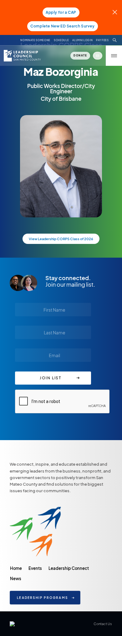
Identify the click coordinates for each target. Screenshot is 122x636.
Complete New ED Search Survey (62, 26)
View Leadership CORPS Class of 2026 (61, 239)
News (15, 578)
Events (35, 568)
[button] (114, 56)
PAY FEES (102, 40)
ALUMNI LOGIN (82, 40)
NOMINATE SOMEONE (35, 40)
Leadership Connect (68, 568)
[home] (21, 56)
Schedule (61, 40)
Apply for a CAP (61, 12)
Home (16, 568)
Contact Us (103, 624)
